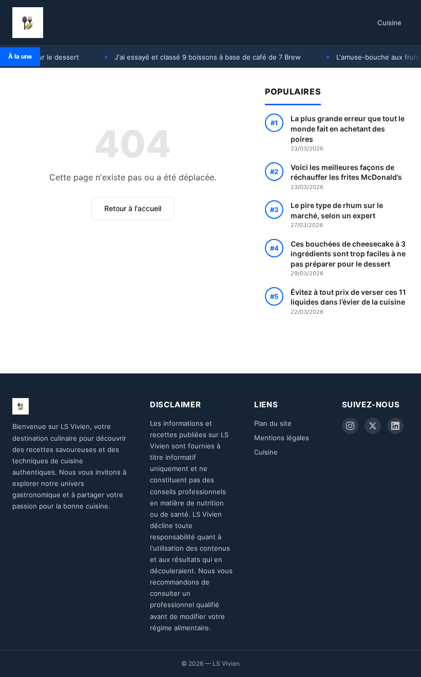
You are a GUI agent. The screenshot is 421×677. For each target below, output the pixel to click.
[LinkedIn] (395, 426)
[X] (373, 426)
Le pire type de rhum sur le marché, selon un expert (337, 215)
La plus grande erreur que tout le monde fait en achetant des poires (348, 133)
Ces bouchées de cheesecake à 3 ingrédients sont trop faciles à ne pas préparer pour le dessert (348, 258)
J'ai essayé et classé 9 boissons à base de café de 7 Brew (199, 57)
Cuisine (389, 22)
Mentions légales (281, 438)
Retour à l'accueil (132, 208)
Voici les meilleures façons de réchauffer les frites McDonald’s (346, 177)
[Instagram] (350, 426)
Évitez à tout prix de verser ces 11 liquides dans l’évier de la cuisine (348, 301)
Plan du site (273, 423)
